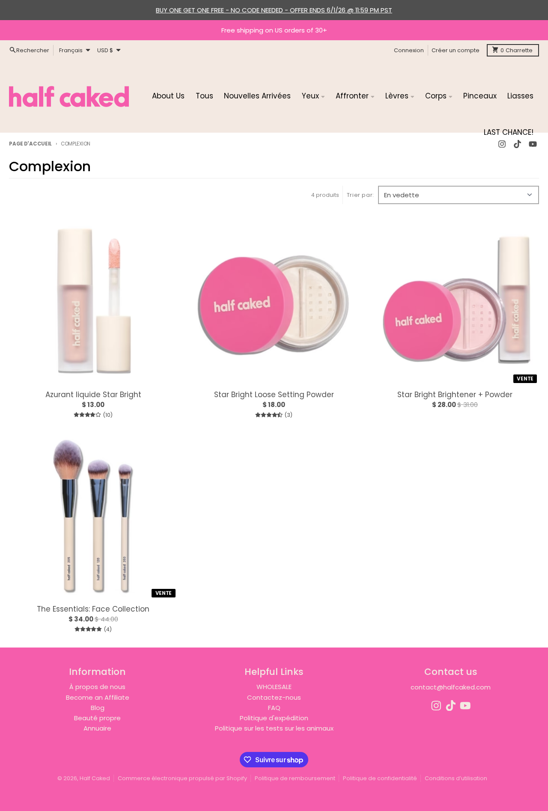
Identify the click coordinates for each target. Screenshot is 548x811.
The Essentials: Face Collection (93, 609)
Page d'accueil (30, 143)
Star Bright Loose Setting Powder (274, 394)
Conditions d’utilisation (456, 778)
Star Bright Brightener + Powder (454, 394)
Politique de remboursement (295, 778)
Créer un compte (456, 49)
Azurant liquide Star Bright (93, 394)
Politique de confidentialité (380, 778)
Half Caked (95, 778)
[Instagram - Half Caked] (436, 705)
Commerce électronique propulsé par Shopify (182, 778)
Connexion (409, 49)
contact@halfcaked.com (451, 687)
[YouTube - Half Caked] (465, 705)
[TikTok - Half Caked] (450, 705)
